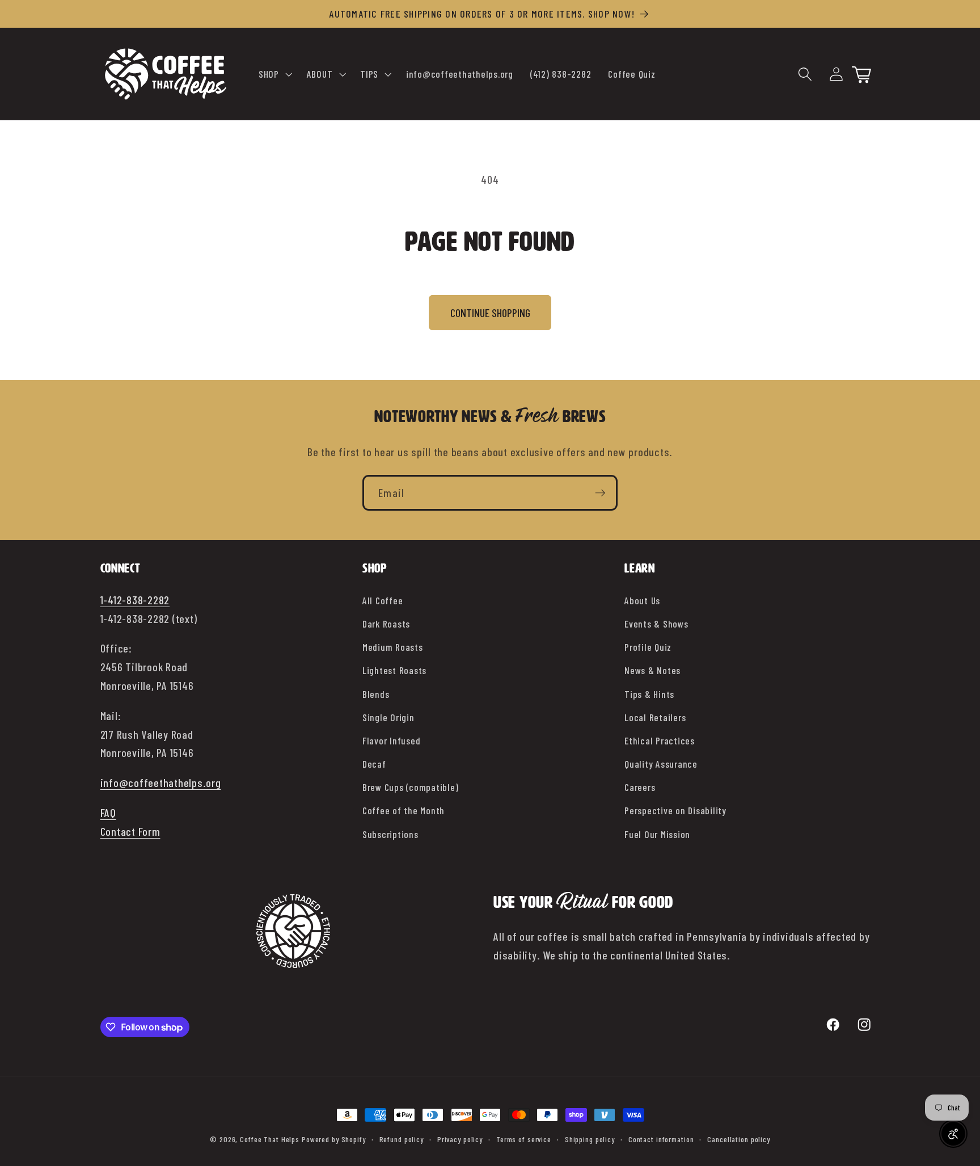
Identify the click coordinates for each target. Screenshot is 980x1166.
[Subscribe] (600, 492)
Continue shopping (490, 312)
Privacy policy (460, 1139)
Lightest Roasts (394, 670)
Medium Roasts (392, 647)
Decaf (374, 763)
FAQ (108, 812)
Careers (639, 787)
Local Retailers (655, 717)
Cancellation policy (738, 1139)
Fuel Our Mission (657, 834)
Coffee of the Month (403, 810)
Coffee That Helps (269, 1139)
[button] (274, 74)
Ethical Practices (659, 740)
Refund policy (401, 1139)
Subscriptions (390, 834)
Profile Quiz (647, 647)
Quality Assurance (661, 763)
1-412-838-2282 (135, 600)
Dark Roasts (386, 623)
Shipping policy (590, 1139)
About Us (642, 600)
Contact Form (130, 831)
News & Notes (652, 670)
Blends (376, 694)
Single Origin (388, 717)
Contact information (661, 1139)
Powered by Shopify (334, 1139)
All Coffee (382, 600)
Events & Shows (656, 623)
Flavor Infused (391, 740)
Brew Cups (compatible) (410, 787)
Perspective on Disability (675, 810)
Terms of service (523, 1139)
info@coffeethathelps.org (160, 782)
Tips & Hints (649, 694)
